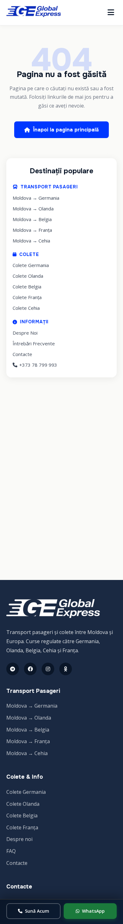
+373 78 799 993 (38, 365)
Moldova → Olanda (33, 208)
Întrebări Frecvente (34, 343)
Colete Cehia (26, 308)
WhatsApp (93, 911)
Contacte (22, 354)
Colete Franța (27, 297)
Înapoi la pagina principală (66, 129)
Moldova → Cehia (31, 240)
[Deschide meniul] (111, 12)
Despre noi (19, 839)
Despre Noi (25, 333)
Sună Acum (37, 911)
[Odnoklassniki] (65, 669)
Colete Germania (31, 265)
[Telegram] (12, 669)
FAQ (11, 851)
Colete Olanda (28, 276)
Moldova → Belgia (32, 219)
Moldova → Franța (32, 230)
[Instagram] (48, 669)
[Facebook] (30, 669)
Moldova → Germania (36, 198)
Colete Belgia (27, 286)
